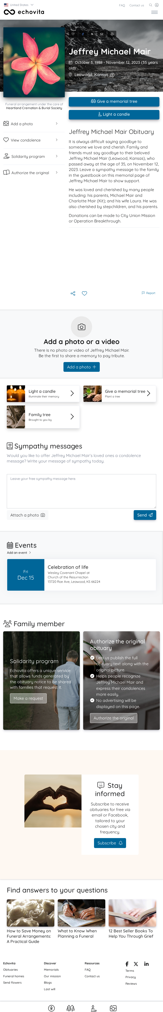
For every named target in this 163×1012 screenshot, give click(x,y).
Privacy (130, 977)
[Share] (73, 294)
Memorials (51, 970)
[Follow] (85, 294)
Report (150, 293)
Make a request (28, 698)
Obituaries (10, 970)
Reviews (131, 984)
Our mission (52, 976)
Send (142, 515)
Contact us (136, 5)
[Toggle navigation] (154, 12)
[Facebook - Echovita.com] (126, 965)
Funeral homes (13, 976)
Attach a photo (24, 515)
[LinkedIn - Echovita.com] (146, 965)
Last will (49, 989)
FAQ (122, 5)
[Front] (23, 12)
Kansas (101, 74)
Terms (129, 971)
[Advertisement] (114, 259)
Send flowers (12, 982)
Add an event (17, 553)
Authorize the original (114, 717)
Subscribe (107, 842)
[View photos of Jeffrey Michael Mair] (34, 62)
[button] (19, 5)
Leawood (83, 74)
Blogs (48, 982)
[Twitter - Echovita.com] (135, 965)
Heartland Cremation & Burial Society (34, 108)
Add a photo (79, 366)
